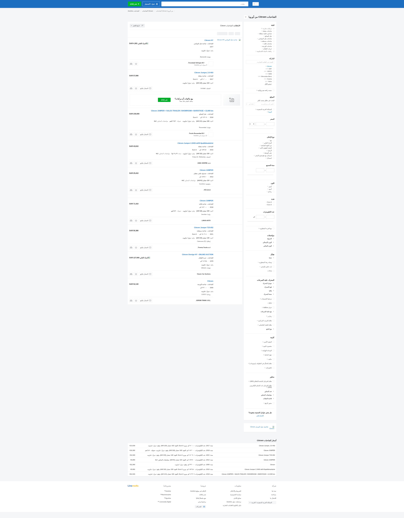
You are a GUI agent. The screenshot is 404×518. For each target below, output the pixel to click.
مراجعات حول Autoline (234, 502)
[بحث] (246, 4)
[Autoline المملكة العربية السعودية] (268, 4)
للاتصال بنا (273, 498)
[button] (136, 64)
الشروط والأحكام (236, 491)
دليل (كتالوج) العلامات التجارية (232, 505)
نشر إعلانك (164, 100)
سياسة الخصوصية (235, 494)
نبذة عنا (274, 491)
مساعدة (273, 494)
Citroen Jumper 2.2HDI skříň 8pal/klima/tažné (195, 143)
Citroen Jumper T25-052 (203, 227)
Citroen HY (209, 40)
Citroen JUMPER (206, 170)
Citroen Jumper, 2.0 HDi (203, 73)
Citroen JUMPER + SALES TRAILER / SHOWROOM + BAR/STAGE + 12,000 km (182, 111)
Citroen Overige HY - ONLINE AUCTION (197, 254)
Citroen (210, 281)
